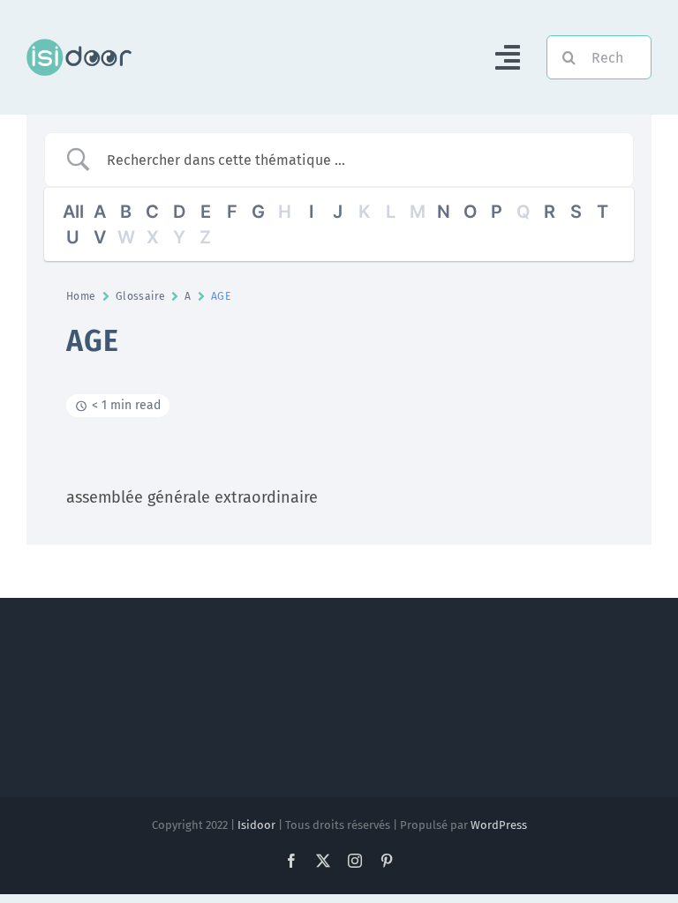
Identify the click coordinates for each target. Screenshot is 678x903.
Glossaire (141, 296)
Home (81, 296)
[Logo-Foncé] (79, 45)
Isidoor (256, 825)
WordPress (499, 825)
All (73, 211)
